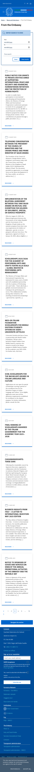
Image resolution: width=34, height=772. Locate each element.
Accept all (27, 769)
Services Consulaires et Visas (12, 736)
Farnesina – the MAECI (11, 690)
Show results (25, 59)
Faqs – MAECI (8, 720)
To (4, 45)
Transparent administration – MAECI (15, 750)
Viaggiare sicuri (8, 698)
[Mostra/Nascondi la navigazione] (4, 12)
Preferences (15, 769)
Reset (15, 59)
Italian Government (7, 3)
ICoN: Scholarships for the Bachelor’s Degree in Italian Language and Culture (17, 377)
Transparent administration (12, 746)
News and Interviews (13, 20)
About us (6, 728)
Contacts (6, 740)
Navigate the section (17, 622)
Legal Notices (10, 668)
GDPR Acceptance (9, 662)
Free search (7, 54)
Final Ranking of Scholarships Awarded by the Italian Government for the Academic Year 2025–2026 (16, 430)
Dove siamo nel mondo (10, 701)
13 (29, 611)
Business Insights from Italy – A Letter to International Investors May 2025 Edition (17, 513)
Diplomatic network (9, 694)
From (5, 39)
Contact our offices (9, 650)
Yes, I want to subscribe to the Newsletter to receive (15, 672)
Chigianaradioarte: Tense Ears (14, 460)
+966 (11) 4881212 (12, 647)
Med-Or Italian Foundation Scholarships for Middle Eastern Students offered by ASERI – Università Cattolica (17, 326)
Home (3, 20)
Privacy (5, 668)
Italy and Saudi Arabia (10, 732)
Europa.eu (9, 713)
